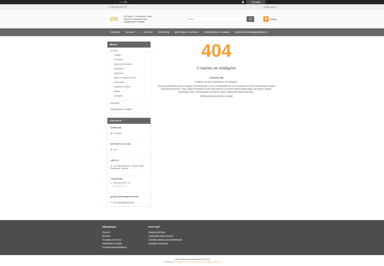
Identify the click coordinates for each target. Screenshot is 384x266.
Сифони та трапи (122, 87)
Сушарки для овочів (158, 243)
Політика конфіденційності (251, 32)
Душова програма (123, 64)
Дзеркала (118, 73)
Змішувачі (119, 69)
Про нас (148, 32)
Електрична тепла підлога (160, 236)
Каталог (130, 32)
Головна (115, 32)
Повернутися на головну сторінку (216, 96)
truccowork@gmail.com (123, 202)
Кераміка (118, 96)
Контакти (163, 32)
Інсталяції (118, 59)
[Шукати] (250, 19)
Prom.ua (206, 259)
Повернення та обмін (216, 32)
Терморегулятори (156, 232)
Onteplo (117, 55)
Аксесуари (119, 82)
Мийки (117, 91)
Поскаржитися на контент (184, 262)
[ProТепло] (113, 24)
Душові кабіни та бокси (125, 78)
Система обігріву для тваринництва (165, 239)
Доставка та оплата (187, 32)
